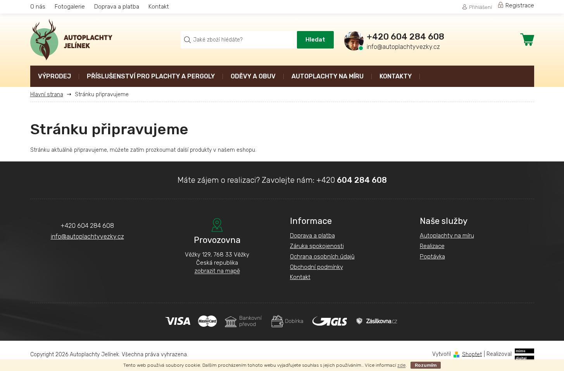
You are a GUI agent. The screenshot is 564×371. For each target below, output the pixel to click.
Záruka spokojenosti (317, 246)
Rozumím (425, 365)
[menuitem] (54, 77)
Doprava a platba (116, 6)
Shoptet (472, 354)
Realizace (432, 246)
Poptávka (432, 256)
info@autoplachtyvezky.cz (87, 236)
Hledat (315, 39)
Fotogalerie (70, 6)
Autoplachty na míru (447, 235)
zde (401, 365)
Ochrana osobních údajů (322, 256)
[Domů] (49, 94)
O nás (37, 6)
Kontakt (158, 6)
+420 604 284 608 (87, 225)
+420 (351, 180)
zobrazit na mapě (217, 270)
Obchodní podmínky (316, 267)
